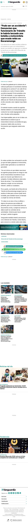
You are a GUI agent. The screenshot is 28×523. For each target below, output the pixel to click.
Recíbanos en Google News (14, 252)
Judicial (9, 19)
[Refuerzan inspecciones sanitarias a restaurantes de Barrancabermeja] (7, 289)
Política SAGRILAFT (9, 514)
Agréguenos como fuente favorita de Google (14, 55)
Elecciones (18, 315)
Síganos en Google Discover (14, 246)
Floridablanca (5, 315)
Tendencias (3, 454)
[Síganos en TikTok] (18, 493)
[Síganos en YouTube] (16, 493)
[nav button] (1, 2)
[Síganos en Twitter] (11, 493)
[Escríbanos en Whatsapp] (20, 493)
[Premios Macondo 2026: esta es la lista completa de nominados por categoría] (14, 445)
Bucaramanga (18, 295)
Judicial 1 (10, 81)
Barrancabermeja (6, 295)
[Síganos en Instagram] (13, 493)
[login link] (27, 2)
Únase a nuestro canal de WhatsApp (14, 249)
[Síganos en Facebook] (9, 493)
